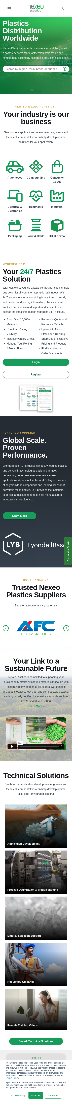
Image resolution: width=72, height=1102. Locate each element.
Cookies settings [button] (18, 1095)
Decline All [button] (53, 1095)
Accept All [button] (35, 1095)
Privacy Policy (12, 1078)
